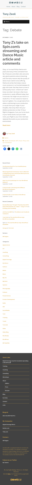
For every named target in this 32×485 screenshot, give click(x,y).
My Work (5, 281)
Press (6, 387)
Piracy (24, 140)
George (5, 228)
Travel (4, 321)
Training (5, 317)
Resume (7, 390)
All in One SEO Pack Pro (9, 415)
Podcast (5, 292)
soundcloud (8, 142)
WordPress (6, 339)
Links (4, 405)
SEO (4, 306)
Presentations (7, 296)
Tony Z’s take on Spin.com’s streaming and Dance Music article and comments (15, 52)
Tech (4, 314)
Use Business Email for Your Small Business (14, 166)
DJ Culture (5, 263)
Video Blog (6, 332)
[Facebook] (17, 2)
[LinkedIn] (10, 2)
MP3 (17, 140)
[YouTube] (12, 2)
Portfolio (5, 398)
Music (4, 274)
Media (4, 270)
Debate (6, 140)
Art (3, 248)
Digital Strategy (7, 259)
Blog (18, 6)
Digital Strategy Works (9, 424)
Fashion (5, 266)
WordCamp (6, 335)
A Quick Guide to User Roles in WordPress (14, 194)
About (13, 6)
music (20, 140)
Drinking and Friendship (9, 208)
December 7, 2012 (8, 37)
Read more (6, 125)
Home (8, 6)
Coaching (5, 252)
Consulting (6, 256)
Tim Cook (11, 228)
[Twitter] (15, 2)
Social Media (6, 310)
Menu (8, 22)
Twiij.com (5, 431)
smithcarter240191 (8, 212)
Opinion (6, 138)
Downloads (12, 140)
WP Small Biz (6, 343)
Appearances (6, 245)
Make (9, 474)
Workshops (6, 377)
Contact (23, 6)
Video (4, 328)
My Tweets (6, 462)
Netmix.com (6, 428)
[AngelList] (22, 2)
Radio (4, 303)
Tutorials (5, 325)
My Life (5, 277)
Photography (6, 288)
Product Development (9, 299)
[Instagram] (19, 2)
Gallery (7, 383)
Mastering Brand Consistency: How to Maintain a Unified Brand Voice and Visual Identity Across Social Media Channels (16, 173)
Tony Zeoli (9, 14)
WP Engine (5, 236)
